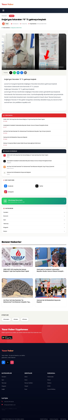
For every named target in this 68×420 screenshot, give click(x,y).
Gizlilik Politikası (44, 419)
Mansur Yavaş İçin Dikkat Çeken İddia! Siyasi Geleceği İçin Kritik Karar (22, 143)
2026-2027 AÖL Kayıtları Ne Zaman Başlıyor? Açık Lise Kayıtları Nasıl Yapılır (24, 119)
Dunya (5, 231)
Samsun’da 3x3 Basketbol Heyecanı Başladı (15, 137)
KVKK (48, 386)
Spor (4, 220)
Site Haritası (63, 419)
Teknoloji (5, 223)
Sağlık (3, 389)
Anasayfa (4, 16)
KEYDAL (10, 408)
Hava (26, 380)
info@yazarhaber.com (10, 405)
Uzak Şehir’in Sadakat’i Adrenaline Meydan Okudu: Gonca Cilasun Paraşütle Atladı (25, 125)
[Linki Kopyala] (25, 72)
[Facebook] (3, 362)
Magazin (5, 227)
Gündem (4, 376)
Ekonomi (5, 216)
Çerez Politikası (51, 389)
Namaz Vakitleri (29, 383)
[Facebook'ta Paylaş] (21, 72)
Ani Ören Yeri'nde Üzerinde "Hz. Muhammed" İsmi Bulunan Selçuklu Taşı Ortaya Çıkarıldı (27, 131)
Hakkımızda (50, 376)
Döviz (26, 376)
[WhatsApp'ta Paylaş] (14, 72)
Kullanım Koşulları (54, 419)
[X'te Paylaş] (10, 72)
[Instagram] (12, 362)
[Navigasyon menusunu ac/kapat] (3, 10)
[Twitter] (7, 362)
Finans (11, 15)
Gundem (5, 212)
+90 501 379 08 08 (9, 401)
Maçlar (26, 386)
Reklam (49, 383)
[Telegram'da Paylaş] (18, 72)
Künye (49, 380)
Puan (26, 389)
